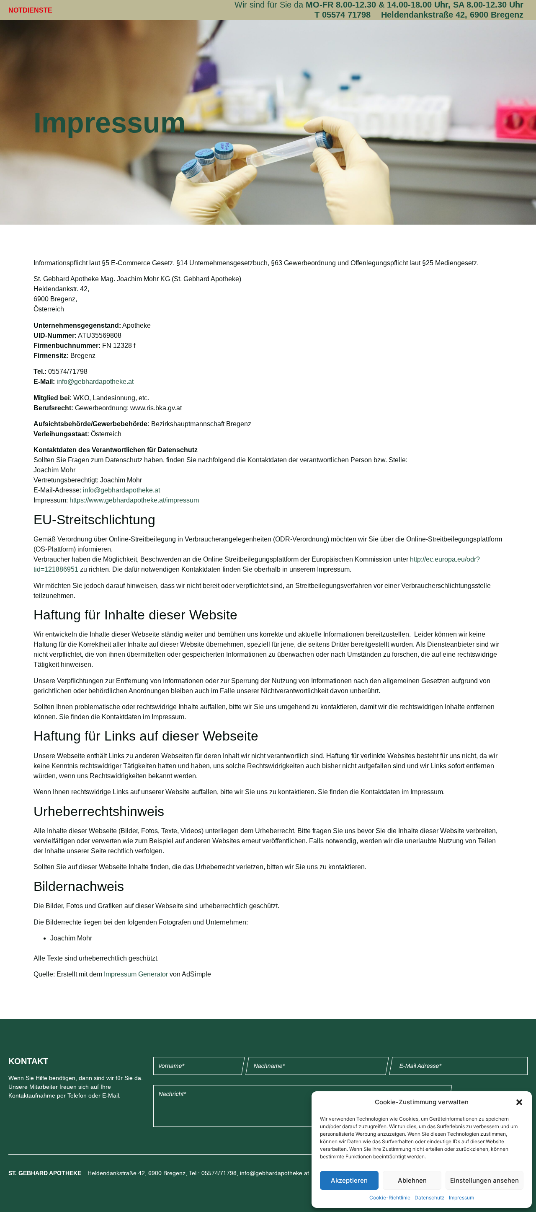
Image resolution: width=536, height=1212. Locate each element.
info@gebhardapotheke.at (95, 381)
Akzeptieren (349, 1180)
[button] (519, 1102)
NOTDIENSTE (30, 10)
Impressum (461, 1197)
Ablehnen (412, 1180)
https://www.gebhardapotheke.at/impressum (134, 500)
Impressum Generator (136, 974)
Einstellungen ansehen (484, 1180)
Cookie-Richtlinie (389, 1197)
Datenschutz (430, 1197)
